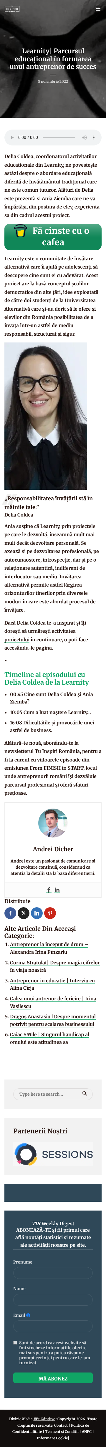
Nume (19, 1288)
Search (84, 1093)
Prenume (22, 1262)
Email (19, 1315)
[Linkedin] (57, 890)
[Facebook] (49, 890)
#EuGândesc (44, 1419)
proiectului (16, 640)
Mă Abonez (53, 1379)
